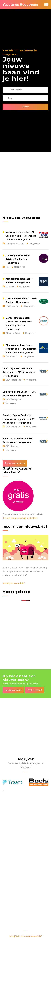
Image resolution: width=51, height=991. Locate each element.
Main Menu (46, 5)
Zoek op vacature (13, 690)
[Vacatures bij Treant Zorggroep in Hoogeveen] (12, 782)
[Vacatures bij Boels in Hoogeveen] (39, 782)
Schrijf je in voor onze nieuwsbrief (25, 936)
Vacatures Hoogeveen (20, 4)
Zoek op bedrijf (34, 690)
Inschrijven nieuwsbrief (14, 583)
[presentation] (3, 791)
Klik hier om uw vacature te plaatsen (20, 518)
